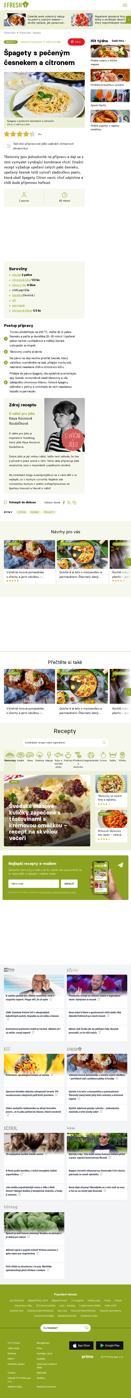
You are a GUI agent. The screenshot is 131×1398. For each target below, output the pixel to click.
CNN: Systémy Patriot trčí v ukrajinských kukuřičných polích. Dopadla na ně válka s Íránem (32, 1014)
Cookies (12, 1372)
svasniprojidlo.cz (44, 475)
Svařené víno (16, 1310)
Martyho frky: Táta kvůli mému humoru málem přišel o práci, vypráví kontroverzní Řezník (97, 1156)
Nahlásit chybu (15, 1386)
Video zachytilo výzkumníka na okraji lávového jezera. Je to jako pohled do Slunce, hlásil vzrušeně (33, 1110)
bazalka (17, 295)
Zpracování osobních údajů (47, 1366)
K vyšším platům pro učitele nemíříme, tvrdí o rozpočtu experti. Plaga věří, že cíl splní (30, 997)
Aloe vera (62, 1310)
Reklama (12, 1353)
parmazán (18, 305)
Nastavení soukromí (46, 1386)
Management (43, 1343)
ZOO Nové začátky (46, 1305)
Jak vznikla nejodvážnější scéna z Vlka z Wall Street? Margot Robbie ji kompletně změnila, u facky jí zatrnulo (34, 1191)
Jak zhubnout (16, 1300)
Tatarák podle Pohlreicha (40, 1310)
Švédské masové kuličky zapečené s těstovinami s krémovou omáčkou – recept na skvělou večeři (38, 822)
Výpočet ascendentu (110, 1310)
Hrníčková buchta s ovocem (107, 84)
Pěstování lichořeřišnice (83, 1310)
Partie (107, 1300)
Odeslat (69, 883)
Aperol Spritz (98, 105)
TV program (77, 1300)
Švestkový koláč (89, 1315)
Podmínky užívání (16, 1364)
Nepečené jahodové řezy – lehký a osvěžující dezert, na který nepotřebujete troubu (112, 20)
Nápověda (41, 1372)
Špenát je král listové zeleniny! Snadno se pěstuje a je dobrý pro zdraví (34, 1235)
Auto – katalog (67, 1305)
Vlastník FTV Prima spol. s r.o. (19, 1380)
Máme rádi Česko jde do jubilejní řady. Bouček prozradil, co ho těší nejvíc (93, 1031)
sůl (14, 300)
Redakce (41, 1378)
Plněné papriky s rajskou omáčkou (105, 127)
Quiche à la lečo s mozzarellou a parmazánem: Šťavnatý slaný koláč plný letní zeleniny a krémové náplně (80, 574)
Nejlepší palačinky (67, 1315)
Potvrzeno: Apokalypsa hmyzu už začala (28, 1075)
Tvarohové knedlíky (44, 1315)
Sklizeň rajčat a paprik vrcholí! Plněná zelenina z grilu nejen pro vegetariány (32, 1252)
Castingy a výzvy (44, 1353)
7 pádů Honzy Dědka (90, 1305)
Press (39, 1348)
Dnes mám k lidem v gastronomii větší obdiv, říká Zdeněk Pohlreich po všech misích (95, 1014)
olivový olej (19, 285)
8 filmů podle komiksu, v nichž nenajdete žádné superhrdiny (31, 1172)
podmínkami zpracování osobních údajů (58, 892)
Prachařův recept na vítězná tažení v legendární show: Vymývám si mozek (94, 997)
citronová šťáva (22, 310)
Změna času (94, 1300)
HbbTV (11, 1359)
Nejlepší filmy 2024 (38, 1300)
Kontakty (41, 1359)
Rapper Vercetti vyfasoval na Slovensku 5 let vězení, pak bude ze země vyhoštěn (97, 1172)
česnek (16, 275)
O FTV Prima (14, 1343)
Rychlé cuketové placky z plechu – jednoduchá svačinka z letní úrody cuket (94, 1110)
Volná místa (13, 1348)
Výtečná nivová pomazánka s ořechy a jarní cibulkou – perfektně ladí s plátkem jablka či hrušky (27, 574)
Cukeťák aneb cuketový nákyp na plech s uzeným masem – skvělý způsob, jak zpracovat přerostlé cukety (46, 21)
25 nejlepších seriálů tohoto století (25, 1154)
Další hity (118, 40)
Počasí (118, 1300)
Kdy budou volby (23, 1305)
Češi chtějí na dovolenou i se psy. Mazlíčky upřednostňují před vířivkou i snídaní (29, 1268)
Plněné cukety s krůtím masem (104, 62)
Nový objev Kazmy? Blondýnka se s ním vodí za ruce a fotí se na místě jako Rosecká (97, 1189)
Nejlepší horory (59, 1300)
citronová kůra (21, 280)
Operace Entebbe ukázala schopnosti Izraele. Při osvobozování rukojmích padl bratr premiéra (32, 1093)
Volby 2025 (111, 1305)
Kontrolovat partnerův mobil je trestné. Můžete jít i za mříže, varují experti (33, 1031)
